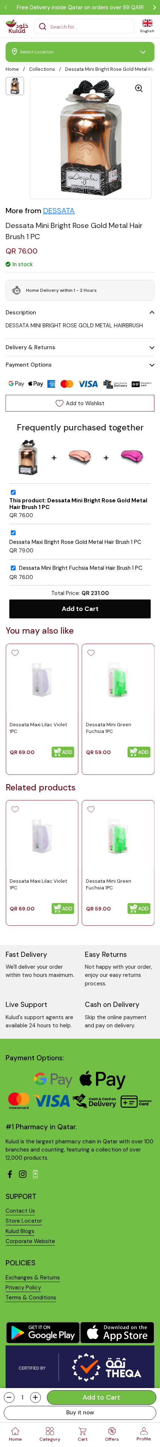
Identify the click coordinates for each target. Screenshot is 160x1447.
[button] (9, 1397)
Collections (42, 69)
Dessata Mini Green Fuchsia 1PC (108, 727)
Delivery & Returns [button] (30, 347)
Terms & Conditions (31, 1297)
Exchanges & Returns (33, 1277)
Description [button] (21, 312)
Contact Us (20, 1211)
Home (12, 69)
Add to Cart (80, 609)
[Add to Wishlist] (15, 653)
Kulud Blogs (20, 1231)
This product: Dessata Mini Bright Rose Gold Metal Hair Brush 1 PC (78, 504)
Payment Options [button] (29, 365)
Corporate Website (30, 1241)
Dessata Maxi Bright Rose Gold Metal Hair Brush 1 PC (75, 542)
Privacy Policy (23, 1287)
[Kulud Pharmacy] (17, 26)
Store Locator (24, 1221)
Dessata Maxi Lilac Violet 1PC (38, 727)
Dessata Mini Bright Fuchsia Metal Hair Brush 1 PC (81, 568)
